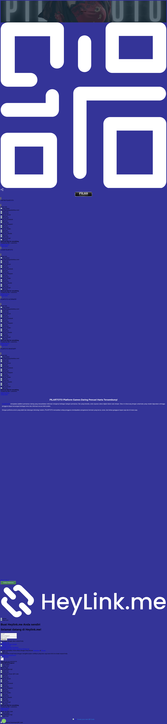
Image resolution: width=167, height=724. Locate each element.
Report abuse (5, 580)
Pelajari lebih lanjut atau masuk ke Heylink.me (15, 649)
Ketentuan (36, 650)
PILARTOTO (6, 404)
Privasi (43, 650)
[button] (83, 499)
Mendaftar (3, 639)
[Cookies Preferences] (4, 721)
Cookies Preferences (8, 582)
